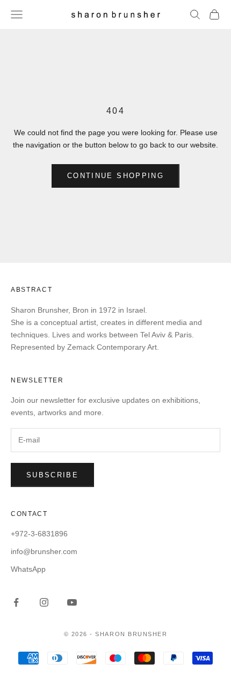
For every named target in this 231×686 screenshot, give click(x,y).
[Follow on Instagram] (44, 602)
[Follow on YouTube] (72, 602)
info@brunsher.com (44, 551)
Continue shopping (115, 176)
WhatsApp (28, 569)
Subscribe (52, 475)
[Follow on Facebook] (16, 602)
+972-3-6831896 (39, 533)
